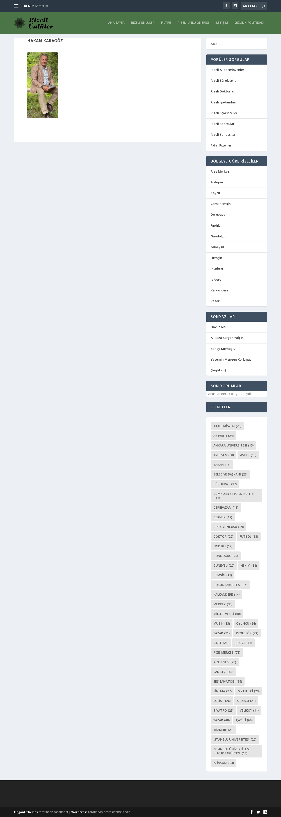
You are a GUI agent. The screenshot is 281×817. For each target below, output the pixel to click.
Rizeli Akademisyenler (227, 70)
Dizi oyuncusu (228, 527)
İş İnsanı (223, 763)
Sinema (222, 691)
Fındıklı (216, 225)
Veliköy (249, 710)
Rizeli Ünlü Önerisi (193, 23)
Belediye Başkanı (230, 474)
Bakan (221, 465)
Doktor (223, 536)
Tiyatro (223, 710)
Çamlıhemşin (221, 204)
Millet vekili (227, 614)
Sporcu (246, 701)
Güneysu (217, 247)
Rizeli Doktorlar (223, 91)
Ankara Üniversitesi (233, 445)
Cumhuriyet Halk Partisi (233, 496)
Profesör (247, 633)
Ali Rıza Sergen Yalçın (227, 338)
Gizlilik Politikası (249, 23)
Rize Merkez (220, 171)
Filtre (166, 23)
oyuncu (246, 623)
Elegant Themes (26, 812)
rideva (243, 643)
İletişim (221, 23)
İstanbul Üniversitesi (234, 739)
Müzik (221, 623)
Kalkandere (219, 290)
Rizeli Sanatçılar (223, 134)
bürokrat (225, 484)
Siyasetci (248, 691)
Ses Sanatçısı (227, 681)
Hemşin (216, 258)
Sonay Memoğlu (223, 349)
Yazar (221, 720)
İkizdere (217, 268)
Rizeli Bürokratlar (224, 80)
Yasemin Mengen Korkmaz (231, 359)
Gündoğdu (219, 236)
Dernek (222, 517)
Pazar (215, 301)
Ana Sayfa (116, 23)
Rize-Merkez (226, 652)
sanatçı (223, 672)
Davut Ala (218, 327)
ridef (220, 643)
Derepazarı (225, 507)
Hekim (249, 565)
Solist (222, 701)
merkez (222, 604)
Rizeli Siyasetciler (224, 113)
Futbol (249, 536)
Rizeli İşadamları (223, 102)
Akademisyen (227, 426)
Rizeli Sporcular (222, 124)
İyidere (216, 279)
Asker (248, 455)
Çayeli (215, 193)
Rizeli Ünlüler (143, 23)
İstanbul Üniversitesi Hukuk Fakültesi (231, 751)
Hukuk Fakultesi (230, 585)
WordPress (79, 812)
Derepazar (219, 214)
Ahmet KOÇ (43, 6)
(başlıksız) (218, 370)
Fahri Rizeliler (221, 145)
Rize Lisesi (224, 662)
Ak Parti (223, 436)
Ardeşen (217, 182)
